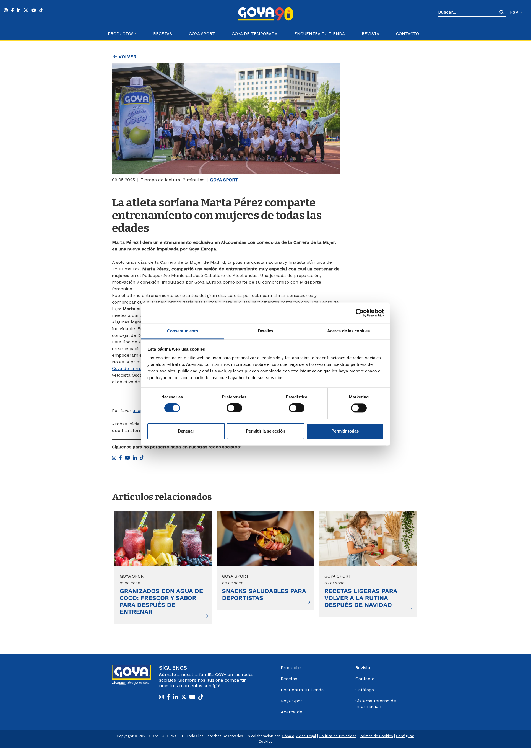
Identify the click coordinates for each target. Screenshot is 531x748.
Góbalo (288, 736)
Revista (370, 33)
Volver (126, 57)
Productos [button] (121, 33)
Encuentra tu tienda (302, 689)
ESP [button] (515, 12)
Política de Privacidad (337, 736)
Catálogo (364, 689)
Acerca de (291, 712)
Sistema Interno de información (375, 703)
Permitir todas (345, 431)
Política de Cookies (376, 736)
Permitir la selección (265, 431)
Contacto (407, 33)
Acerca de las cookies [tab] (348, 330)
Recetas (162, 33)
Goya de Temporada (254, 33)
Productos (292, 667)
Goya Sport (202, 33)
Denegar (186, 431)
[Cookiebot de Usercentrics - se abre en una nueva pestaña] (359, 313)
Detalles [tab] (266, 330)
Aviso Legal (306, 736)
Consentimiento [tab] (182, 330)
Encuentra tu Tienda (319, 33)
